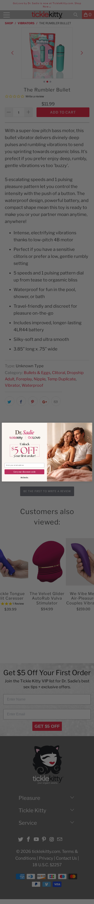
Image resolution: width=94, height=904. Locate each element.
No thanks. (24, 477)
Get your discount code (24, 472)
